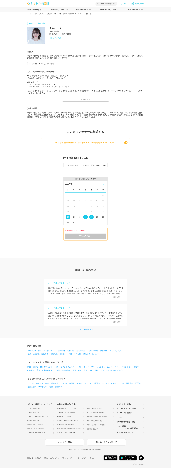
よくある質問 (82, 458)
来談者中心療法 (46, 367)
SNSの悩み (94, 370)
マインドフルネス (67, 367)
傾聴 (56, 367)
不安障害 (129, 383)
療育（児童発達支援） (45, 370)
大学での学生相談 (63, 370)
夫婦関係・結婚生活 (66, 351)
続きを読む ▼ (118, 297)
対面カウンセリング (136, 10)
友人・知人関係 (115, 351)
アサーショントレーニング (101, 367)
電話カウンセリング (84, 10)
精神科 (137, 367)
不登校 (138, 383)
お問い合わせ (54, 458)
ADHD (79, 383)
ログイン (126, 4)
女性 (85, 370)
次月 (103, 184)
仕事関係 (103, 351)
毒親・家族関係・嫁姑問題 (37, 354)
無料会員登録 (139, 4)
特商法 (46, 458)
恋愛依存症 (31, 387)
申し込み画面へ (85, 236)
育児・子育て (81, 351)
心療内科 (30, 370)
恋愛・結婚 (93, 351)
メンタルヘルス (50, 351)
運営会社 (30, 458)
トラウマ (87, 383)
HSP (47, 383)
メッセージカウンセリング (109, 10)
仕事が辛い (42, 387)
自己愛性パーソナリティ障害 (105, 383)
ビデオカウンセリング (59, 10)
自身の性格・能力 (34, 351)
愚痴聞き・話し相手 (91, 354)
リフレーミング (83, 367)
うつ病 (121, 383)
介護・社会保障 (75, 354)
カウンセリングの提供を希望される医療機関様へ (85, 449)
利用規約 (38, 458)
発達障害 (54, 383)
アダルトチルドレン (35, 383)
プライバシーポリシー (68, 458)
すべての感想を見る (85, 329)
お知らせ (91, 458)
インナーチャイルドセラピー (112, 370)
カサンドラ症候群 (68, 383)
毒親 (51, 387)
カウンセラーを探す (35, 10)
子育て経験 (77, 370)
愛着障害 (58, 387)
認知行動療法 (32, 367)
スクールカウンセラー (123, 367)
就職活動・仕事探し (58, 354)
